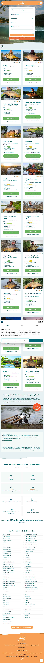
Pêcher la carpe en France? (22, 654)
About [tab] (36, 325)
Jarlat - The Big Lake (6, 596)
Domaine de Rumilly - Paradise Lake (31, 545)
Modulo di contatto (34, 656)
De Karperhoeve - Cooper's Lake (8, 562)
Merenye (26, 594)
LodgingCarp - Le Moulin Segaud (30, 590)
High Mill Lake (5, 594)
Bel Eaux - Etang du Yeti (7, 540)
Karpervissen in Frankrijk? (18, 652)
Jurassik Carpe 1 (6, 600)
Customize (21, 340)
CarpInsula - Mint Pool (7, 555)
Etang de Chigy (27, 557)
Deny (8, 340)
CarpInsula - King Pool (7, 553)
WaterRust (27, 615)
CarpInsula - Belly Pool (7, 547)
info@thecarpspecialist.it (34, 645)
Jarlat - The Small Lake (7, 598)
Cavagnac (5, 559)
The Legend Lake (28, 609)
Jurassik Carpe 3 (6, 604)
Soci (14, 656)
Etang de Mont (27, 564)
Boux (4, 543)
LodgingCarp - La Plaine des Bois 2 (31, 589)
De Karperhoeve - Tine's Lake (8, 572)
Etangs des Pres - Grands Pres (30, 575)
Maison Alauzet (27, 592)
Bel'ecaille (5, 542)
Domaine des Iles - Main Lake (30, 549)
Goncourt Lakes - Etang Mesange (9, 581)
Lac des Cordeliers (6, 613)
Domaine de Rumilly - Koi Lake (30, 536)
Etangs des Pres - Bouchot (29, 574)
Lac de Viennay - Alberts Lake (8, 609)
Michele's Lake (27, 596)
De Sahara (5, 575)
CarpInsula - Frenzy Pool (7, 551)
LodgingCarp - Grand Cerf (29, 583)
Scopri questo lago (10, 79)
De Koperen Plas (6, 574)
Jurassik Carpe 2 (6, 602)
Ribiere (26, 600)
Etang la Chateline (28, 570)
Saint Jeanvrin (27, 602)
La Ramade (5, 606)
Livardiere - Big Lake (6, 619)
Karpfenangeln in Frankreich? (37, 652)
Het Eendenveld (6, 590)
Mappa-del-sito (9, 656)
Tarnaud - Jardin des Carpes (30, 604)
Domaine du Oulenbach (29, 551)
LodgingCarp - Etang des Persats (31, 581)
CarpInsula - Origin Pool (7, 557)
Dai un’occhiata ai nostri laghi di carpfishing (21, 627)
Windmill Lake (27, 617)
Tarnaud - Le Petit (28, 607)
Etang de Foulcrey (28, 560)
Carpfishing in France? (27, 652)
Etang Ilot (26, 568)
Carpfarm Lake (5, 545)
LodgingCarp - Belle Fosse (7, 622)
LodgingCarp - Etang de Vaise (30, 579)
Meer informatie (5, 402)
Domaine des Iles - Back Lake (30, 547)
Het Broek (5, 589)
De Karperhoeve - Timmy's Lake (8, 570)
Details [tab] (22, 325)
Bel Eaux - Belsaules (6, 536)
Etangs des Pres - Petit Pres (30, 577)
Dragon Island (27, 553)
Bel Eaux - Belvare (6, 538)
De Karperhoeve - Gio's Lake (8, 564)
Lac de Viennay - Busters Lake (8, 611)
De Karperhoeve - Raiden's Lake (8, 568)
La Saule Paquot (6, 607)
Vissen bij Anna (27, 613)
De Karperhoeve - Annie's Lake (8, 560)
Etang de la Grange (28, 562)
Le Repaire (5, 615)
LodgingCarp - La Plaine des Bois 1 (31, 587)
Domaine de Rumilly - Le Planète (30, 542)
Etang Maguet (27, 572)
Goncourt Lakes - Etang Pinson (8, 583)
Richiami (27, 656)
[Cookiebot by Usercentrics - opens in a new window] (38, 322)
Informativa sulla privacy (20, 656)
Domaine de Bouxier (6, 577)
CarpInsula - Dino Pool (7, 549)
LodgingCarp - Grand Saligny (30, 585)
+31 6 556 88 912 (22, 648)
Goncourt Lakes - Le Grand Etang (9, 585)
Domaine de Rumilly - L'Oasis (30, 538)
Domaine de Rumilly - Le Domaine (31, 540)
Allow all (36, 340)
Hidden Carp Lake (6, 592)
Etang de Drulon (28, 559)
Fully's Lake (5, 579)
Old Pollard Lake (28, 598)
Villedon (26, 611)
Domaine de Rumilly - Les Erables (31, 543)
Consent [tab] (7, 325)
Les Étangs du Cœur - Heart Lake (9, 617)
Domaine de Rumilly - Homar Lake (31, 534)
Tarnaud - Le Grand (28, 606)
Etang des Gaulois (28, 566)
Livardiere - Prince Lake (7, 621)
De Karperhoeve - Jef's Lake (8, 566)
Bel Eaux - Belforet (6, 534)
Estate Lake (27, 555)
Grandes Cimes (5, 587)
